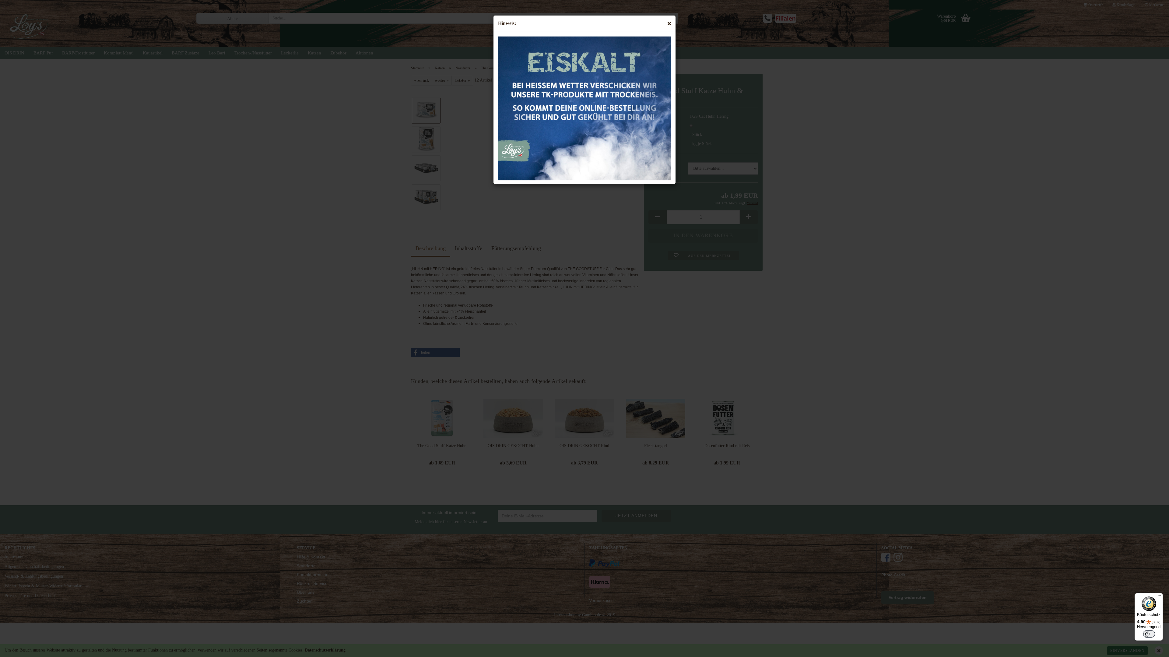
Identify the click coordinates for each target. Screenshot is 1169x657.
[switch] (1149, 634)
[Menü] (1159, 596)
